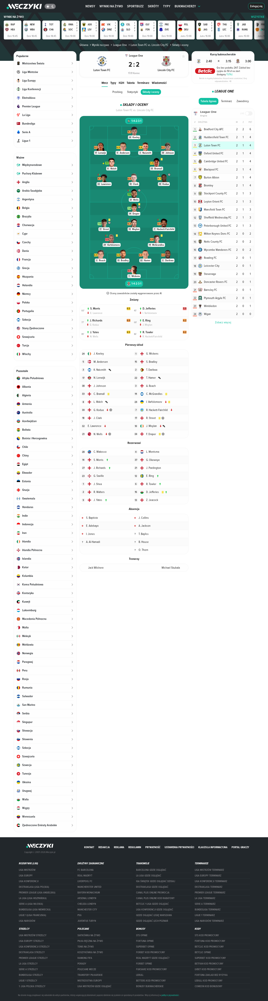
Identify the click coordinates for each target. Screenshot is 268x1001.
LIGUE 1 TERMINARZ (205, 915)
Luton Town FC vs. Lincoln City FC (149, 45)
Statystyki (132, 92)
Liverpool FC (84, 881)
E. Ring (147, 320)
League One (120, 45)
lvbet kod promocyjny (208, 969)
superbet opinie (145, 946)
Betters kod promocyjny (151, 980)
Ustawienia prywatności (179, 847)
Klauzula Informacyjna (212, 847)
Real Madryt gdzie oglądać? (152, 958)
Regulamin (134, 847)
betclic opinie (203, 952)
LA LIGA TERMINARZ (205, 898)
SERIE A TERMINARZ (205, 904)
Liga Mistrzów (27, 870)
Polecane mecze (86, 969)
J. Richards (96, 320)
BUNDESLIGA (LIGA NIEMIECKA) (34, 909)
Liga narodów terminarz (209, 921)
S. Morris (95, 308)
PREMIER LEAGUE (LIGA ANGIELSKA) (37, 892)
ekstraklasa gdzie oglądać (152, 887)
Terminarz (143, 83)
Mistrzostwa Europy (89, 980)
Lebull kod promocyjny (209, 980)
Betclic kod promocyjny (209, 946)
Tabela (131, 83)
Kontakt (89, 847)
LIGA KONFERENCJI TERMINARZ (211, 881)
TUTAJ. (229, 74)
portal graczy (240, 847)
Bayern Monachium (88, 892)
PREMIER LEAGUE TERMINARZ (210, 892)
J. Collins (144, 518)
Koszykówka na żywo (90, 952)
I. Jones (90, 534)
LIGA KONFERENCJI (29, 881)
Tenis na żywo (85, 946)
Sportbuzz (135, 6)
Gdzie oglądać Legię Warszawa (154, 915)
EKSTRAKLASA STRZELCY (32, 952)
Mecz (105, 83)
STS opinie (141, 935)
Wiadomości (159, 83)
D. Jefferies (149, 308)
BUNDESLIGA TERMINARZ (207, 909)
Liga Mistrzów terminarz (209, 870)
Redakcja (104, 847)
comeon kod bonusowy (208, 986)
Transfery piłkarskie (90, 975)
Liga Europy (26, 875)
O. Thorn (143, 550)
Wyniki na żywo (111, 6)
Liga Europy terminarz (208, 875)
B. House (144, 542)
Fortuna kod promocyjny (210, 941)
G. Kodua (94, 324)
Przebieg (117, 92)
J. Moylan (147, 324)
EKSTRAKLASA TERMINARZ (208, 887)
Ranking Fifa (84, 958)
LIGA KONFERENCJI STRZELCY (34, 946)
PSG (79, 915)
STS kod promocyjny (207, 935)
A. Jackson (145, 526)
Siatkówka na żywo (88, 935)
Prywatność (152, 847)
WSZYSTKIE (257, 17)
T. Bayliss (144, 534)
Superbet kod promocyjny (210, 958)
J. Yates (94, 332)
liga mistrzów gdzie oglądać (94, 986)
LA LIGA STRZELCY (28, 963)
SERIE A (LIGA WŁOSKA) (31, 904)
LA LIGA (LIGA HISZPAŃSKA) (32, 898)
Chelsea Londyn (86, 904)
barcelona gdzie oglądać (151, 870)
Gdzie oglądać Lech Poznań (152, 921)
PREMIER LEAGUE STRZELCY (33, 958)
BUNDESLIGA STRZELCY (31, 975)
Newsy (90, 6)
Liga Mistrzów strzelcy (32, 935)
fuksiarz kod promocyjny (151, 969)
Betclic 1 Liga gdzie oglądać (152, 904)
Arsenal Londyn (86, 898)
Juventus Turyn (86, 921)
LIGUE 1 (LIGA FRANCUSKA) (32, 915)
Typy (166, 6)
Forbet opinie (144, 963)
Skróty (153, 6)
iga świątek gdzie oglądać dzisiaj (155, 881)
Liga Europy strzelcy (31, 941)
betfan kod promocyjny (209, 963)
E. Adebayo (92, 526)
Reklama (119, 847)
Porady (81, 963)
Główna (84, 45)
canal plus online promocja (152, 892)
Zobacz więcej (223, 322)
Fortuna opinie (145, 941)
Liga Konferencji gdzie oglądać (154, 909)
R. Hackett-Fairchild (152, 336)
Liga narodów (27, 921)
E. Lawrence (96, 313)
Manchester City (87, 909)
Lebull (139, 975)
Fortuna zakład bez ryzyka (211, 975)
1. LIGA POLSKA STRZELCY (32, 986)
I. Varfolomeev (150, 313)
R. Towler (148, 332)
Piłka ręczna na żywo (90, 941)
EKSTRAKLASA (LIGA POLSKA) (34, 887)
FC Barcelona (85, 870)
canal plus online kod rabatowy (155, 898)
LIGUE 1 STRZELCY (28, 980)
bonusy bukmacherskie (150, 986)
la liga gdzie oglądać (148, 875)
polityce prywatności (170, 995)
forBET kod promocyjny (150, 952)
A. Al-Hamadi (93, 542)
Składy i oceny (151, 92)
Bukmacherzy (185, 6)
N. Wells (94, 336)
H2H (121, 83)
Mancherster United (89, 887)
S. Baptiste (92, 518)
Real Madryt (84, 875)
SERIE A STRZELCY (28, 969)
